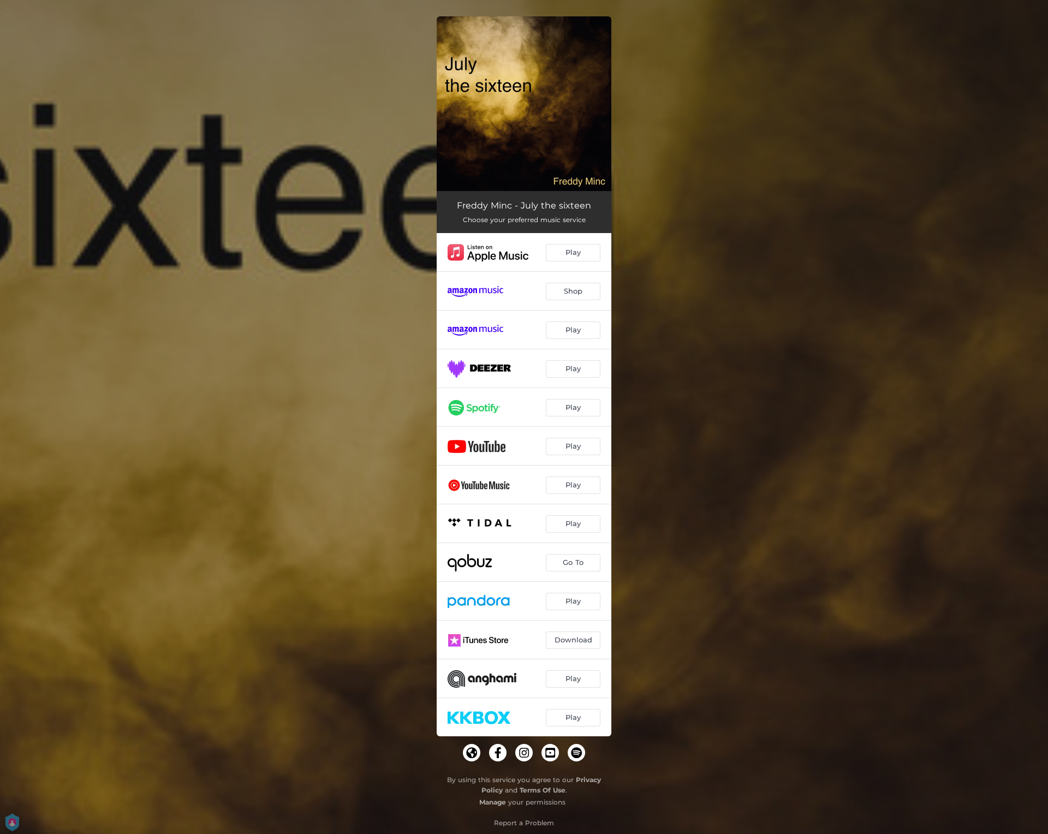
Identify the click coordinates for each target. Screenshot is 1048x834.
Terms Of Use (542, 790)
